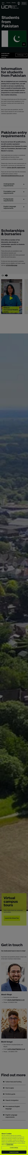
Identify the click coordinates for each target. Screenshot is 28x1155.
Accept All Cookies (14, 1152)
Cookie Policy (10, 1144)
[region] (14, 1142)
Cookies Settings (14, 1147)
